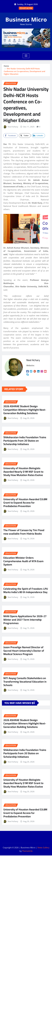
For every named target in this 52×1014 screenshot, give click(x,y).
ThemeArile (27, 851)
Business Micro (26, 19)
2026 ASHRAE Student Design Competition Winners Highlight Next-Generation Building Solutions (24, 410)
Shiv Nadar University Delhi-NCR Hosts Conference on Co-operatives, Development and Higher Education (24, 71)
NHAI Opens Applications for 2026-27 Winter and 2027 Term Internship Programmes (24, 620)
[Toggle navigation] (26, 55)
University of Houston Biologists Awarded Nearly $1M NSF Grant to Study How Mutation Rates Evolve (23, 472)
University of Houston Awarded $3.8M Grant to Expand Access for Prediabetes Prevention (25, 503)
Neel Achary (13, 126)
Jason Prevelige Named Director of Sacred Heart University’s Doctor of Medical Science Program (23, 651)
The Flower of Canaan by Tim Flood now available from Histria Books (23, 532)
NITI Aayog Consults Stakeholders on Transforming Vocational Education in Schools (24, 681)
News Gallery (43, 847)
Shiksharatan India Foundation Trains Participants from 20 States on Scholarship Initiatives (24, 441)
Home (6, 66)
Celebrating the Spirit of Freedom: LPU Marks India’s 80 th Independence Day (25, 590)
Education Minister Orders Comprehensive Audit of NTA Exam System (23, 561)
